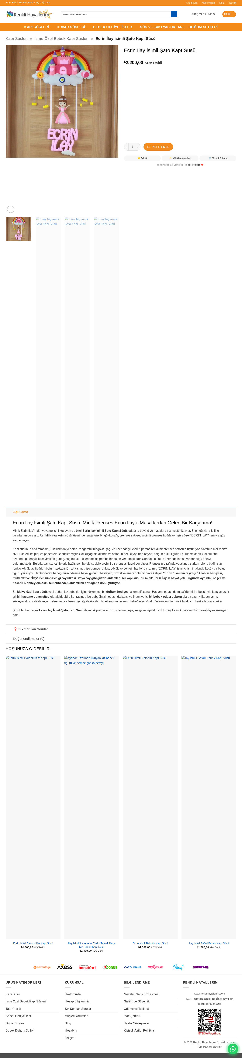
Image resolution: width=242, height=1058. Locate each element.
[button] (229, 14)
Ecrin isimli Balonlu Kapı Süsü (150, 943)
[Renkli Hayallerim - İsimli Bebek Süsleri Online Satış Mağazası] (29, 14)
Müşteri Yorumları (76, 1016)
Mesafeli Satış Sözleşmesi (141, 994)
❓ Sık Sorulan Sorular (30, 629)
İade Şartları (132, 1016)
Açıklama (20, 512)
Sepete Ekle (158, 147)
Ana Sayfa (191, 2)
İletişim (232, 2)
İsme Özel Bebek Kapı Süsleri (61, 38)
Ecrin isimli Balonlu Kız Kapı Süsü (33, 943)
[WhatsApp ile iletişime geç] (233, 1049)
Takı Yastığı (13, 1008)
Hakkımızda (208, 2)
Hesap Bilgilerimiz (77, 1001)
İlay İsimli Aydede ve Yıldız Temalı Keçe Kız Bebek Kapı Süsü (91, 945)
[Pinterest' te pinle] (141, 169)
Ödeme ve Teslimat (137, 1008)
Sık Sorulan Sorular (78, 1008)
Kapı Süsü (13, 994)
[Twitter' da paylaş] (134, 169)
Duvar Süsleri (71, 27)
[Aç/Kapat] (9, 512)
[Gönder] (174, 14)
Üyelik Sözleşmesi (136, 1023)
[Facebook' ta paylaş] (127, 169)
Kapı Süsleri (36, 27)
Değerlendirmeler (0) (28, 639)
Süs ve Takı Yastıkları (162, 27)
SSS (221, 2)
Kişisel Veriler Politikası (139, 1030)
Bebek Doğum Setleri (20, 1030)
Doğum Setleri (203, 27)
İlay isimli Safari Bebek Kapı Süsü (209, 943)
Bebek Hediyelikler (112, 27)
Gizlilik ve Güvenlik (137, 1001)
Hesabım (71, 1030)
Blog (68, 1023)
